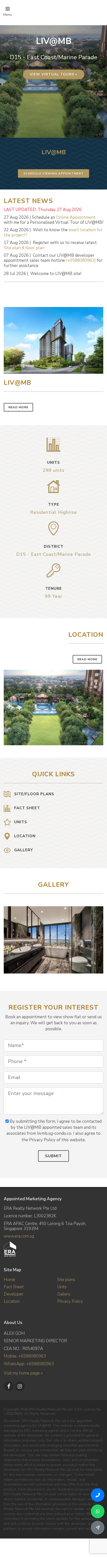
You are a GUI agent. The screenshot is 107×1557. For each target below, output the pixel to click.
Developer (13, 1294)
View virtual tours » (53, 74)
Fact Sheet (14, 1287)
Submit (53, 1156)
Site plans (66, 1279)
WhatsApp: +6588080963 (29, 1364)
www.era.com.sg (19, 1236)
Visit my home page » (23, 1373)
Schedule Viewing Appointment (53, 174)
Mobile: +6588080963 (25, 1356)
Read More (18, 407)
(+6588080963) (81, 260)
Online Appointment (76, 217)
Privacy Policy (70, 1301)
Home (9, 1279)
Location (12, 1301)
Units (62, 1287)
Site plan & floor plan (24, 248)
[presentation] (98, 937)
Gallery (63, 1294)
